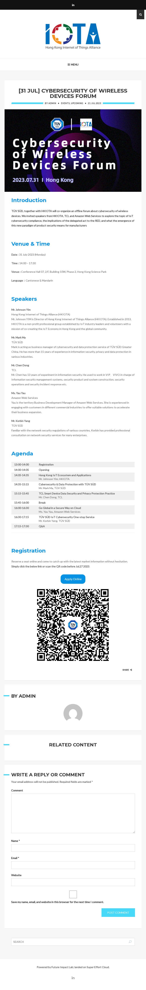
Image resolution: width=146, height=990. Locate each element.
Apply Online (73, 579)
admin (52, 103)
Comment (17, 790)
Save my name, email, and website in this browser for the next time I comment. (57, 902)
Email (15, 858)
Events (65, 103)
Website (16, 875)
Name (15, 840)
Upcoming (77, 103)
